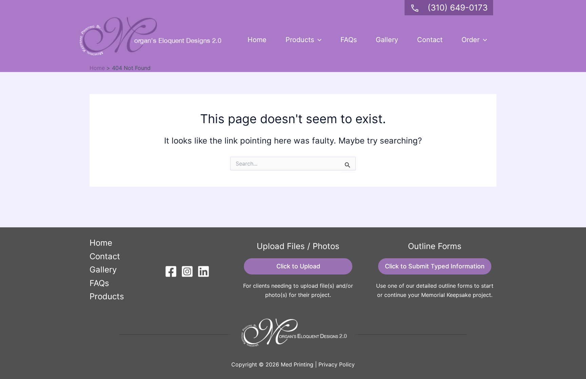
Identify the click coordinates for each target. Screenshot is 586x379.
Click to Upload (298, 266)
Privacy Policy (336, 364)
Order (471, 40)
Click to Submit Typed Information (435, 266)
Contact (430, 40)
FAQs (348, 40)
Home (257, 40)
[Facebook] (171, 271)
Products (300, 40)
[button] (317, 39)
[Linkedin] (203, 271)
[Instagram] (187, 271)
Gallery (387, 40)
